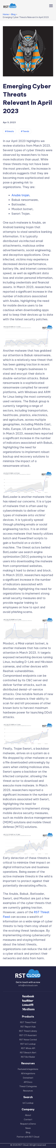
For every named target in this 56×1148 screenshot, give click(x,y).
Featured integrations (28, 1069)
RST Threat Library (28, 1031)
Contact (28, 1119)
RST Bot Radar (28, 1057)
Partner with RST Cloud (28, 1136)
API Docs (28, 1082)
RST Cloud (23, 1145)
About (28, 1115)
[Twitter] (28, 1000)
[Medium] (28, 1009)
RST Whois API (28, 1048)
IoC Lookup (28, 1103)
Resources (28, 1090)
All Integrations (28, 1073)
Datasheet (28, 1077)
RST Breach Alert (28, 1052)
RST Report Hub (28, 1026)
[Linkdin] (28, 1005)
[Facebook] (28, 996)
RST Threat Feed (28, 1022)
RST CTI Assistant (28, 1035)
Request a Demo (28, 1124)
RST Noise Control (28, 1039)
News (28, 1128)
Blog (28, 1132)
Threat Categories (28, 1086)
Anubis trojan (20, 195)
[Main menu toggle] (50, 5)
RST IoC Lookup (28, 1044)
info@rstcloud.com (28, 985)
